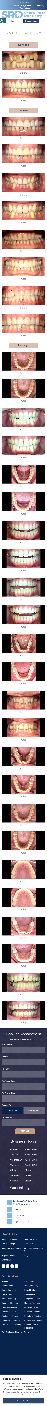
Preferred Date (8, 1081)
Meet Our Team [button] (30, 1239)
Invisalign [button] (6, 1281)
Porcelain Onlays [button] (9, 1312)
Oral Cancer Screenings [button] (12, 1325)
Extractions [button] (29, 1281)
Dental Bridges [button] (30, 1290)
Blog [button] (26, 1255)
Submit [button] (25, 1131)
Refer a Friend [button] (31, 21)
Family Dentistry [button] (31, 1286)
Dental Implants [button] (30, 1294)
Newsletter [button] (28, 1244)
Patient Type (7, 1105)
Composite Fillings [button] (32, 1299)
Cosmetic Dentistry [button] (10, 1303)
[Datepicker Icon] (42, 1086)
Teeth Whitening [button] (9, 1299)
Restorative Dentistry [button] (11, 1316)
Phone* (5, 1069)
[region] (23, 1390)
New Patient (12, 1110)
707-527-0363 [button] (24, 2)
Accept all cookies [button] (23, 1401)
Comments (7, 1117)
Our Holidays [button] (20, 1188)
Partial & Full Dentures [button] (34, 1321)
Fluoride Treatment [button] (32, 1303)
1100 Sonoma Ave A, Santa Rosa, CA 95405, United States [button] (26, 7)
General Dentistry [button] (9, 1308)
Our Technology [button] (8, 1244)
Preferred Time (8, 1093)
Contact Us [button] (6, 1260)
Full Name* (7, 1045)
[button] (3, 20)
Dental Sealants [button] (9, 1290)
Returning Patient (34, 1110)
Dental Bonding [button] (8, 1294)
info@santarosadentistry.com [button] (24, 1222)
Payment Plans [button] (8, 1255)
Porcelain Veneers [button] (32, 1312)
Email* (5, 1057)
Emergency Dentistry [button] (11, 1321)
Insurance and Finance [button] (11, 1248)
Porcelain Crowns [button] (31, 1308)
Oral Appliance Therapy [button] (12, 1332)
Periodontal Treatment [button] (33, 1316)
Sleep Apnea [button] (7, 1286)
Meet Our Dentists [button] (9, 1239)
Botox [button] (26, 1332)
